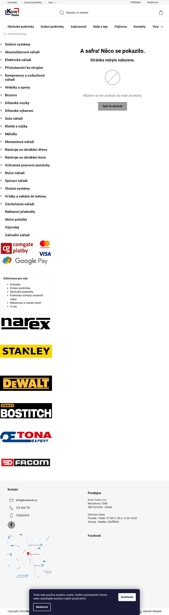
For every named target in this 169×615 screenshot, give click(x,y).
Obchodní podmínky (22, 291)
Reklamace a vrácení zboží (25, 302)
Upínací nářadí (16, 181)
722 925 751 (23, 507)
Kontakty (12, 2)
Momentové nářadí (19, 142)
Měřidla (11, 134)
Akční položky (16, 219)
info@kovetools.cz (26, 500)
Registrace (152, 2)
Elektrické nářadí (18, 60)
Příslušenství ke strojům (24, 68)
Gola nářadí (14, 119)
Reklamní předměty (20, 212)
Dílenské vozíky (17, 103)
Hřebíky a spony (17, 87)
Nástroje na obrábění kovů (25, 157)
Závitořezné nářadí (19, 204)
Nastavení (42, 607)
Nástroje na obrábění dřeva (26, 150)
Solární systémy (17, 44)
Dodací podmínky (33, 2)
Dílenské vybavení (19, 111)
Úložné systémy (17, 189)
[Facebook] (11, 525)
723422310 (22, 515)
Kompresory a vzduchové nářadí (25, 78)
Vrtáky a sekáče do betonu (25, 196)
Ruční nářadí (15, 173)
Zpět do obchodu (112, 106)
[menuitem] (20, 26)
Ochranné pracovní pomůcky (27, 165)
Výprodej (12, 227)
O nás (13, 306)
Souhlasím (127, 597)
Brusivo (11, 95)
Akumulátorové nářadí (22, 52)
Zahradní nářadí (17, 235)
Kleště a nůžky (16, 126)
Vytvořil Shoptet (152, 611)
